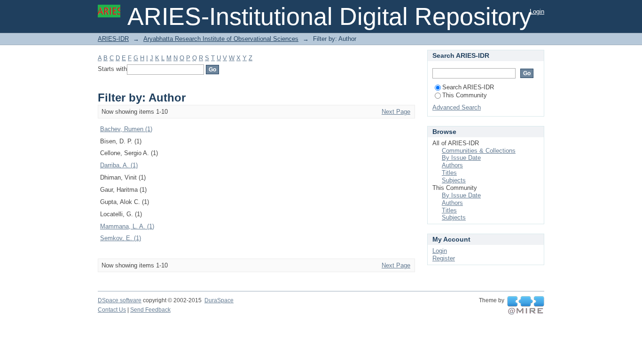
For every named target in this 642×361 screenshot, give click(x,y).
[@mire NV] (525, 305)
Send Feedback (150, 309)
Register (443, 258)
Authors (452, 165)
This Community (464, 95)
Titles (449, 172)
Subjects (454, 180)
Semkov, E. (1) (120, 238)
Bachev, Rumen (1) (126, 129)
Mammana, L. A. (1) (127, 226)
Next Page (396, 111)
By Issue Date (461, 157)
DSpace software (119, 300)
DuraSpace (219, 300)
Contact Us (112, 309)
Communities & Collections (479, 150)
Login (537, 11)
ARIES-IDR (113, 38)
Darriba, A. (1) (119, 165)
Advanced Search (456, 107)
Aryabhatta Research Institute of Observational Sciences (220, 38)
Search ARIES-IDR (468, 87)
